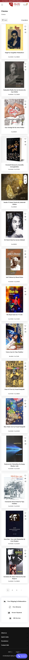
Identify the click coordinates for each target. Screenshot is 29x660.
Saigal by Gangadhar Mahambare (14, 52)
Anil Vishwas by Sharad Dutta (14, 277)
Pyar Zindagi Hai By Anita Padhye (14, 127)
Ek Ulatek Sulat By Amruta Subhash (14, 240)
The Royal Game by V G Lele (14, 314)
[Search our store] (24, 4)
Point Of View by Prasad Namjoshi (14, 389)
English (18, 652)
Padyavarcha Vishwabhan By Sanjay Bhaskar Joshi (14, 465)
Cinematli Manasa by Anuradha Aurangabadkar (14, 166)
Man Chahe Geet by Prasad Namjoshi (14, 426)
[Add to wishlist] (25, 26)
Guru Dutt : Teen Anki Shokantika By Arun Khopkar (14, 540)
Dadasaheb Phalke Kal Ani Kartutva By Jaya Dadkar (14, 91)
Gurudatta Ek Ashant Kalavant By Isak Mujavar (15, 577)
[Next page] (21, 590)
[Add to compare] (25, 32)
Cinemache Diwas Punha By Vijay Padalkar (14, 502)
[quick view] (25, 29)
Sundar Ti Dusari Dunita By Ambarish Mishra (14, 203)
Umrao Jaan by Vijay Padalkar (14, 352)
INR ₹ (9, 652)
